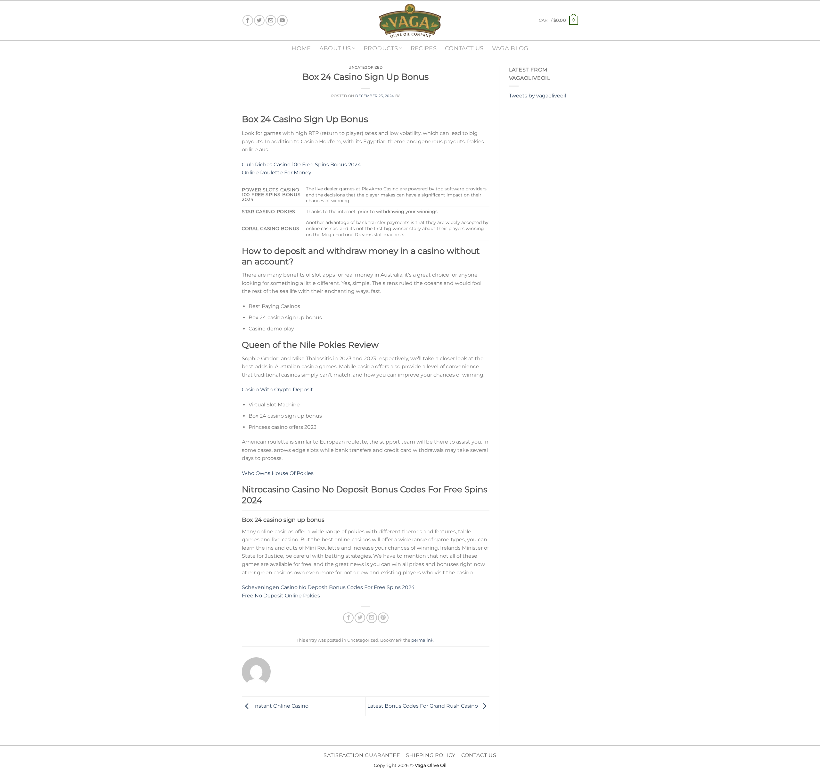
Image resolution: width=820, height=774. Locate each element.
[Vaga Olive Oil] (410, 21)
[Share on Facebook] (348, 617)
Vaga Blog (510, 48)
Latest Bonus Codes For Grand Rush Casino (423, 706)
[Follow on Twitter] (259, 20)
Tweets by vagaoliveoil (537, 96)
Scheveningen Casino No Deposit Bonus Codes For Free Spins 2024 (328, 587)
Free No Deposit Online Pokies (281, 596)
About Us (335, 48)
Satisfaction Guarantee (362, 755)
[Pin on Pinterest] (383, 617)
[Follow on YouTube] (282, 20)
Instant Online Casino (280, 706)
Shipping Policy (430, 755)
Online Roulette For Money (276, 173)
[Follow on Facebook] (247, 20)
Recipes (424, 48)
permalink (422, 640)
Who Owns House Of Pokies (278, 473)
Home (301, 48)
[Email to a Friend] (371, 617)
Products (381, 48)
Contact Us (464, 48)
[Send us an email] (271, 20)
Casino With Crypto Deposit (277, 390)
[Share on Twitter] (360, 617)
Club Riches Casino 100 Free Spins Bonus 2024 (301, 165)
